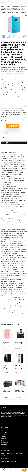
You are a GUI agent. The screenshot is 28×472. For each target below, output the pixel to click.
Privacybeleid (4, 442)
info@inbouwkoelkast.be (10, 461)
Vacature (3, 438)
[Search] (25, 2)
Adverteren (4, 444)
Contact (3, 430)
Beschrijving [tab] (5, 143)
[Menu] (1, 2)
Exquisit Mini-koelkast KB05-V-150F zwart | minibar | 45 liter (19, 393)
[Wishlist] (10, 470)
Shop (8, 6)
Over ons (3, 434)
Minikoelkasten (16, 6)
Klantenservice (4, 432)
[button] (26, 15)
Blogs (2, 440)
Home (2, 6)
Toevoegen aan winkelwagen (12, 126)
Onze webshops (5, 436)
